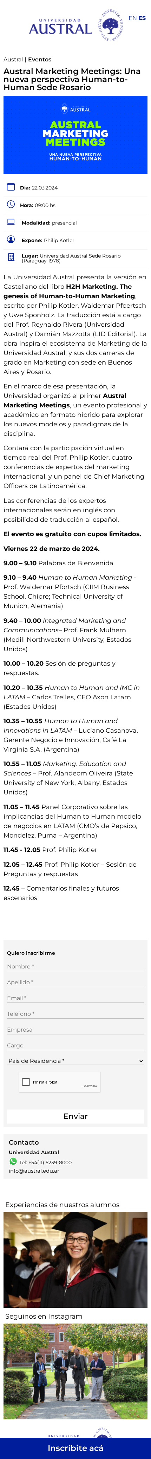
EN (133, 18)
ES (142, 18)
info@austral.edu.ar (34, 1170)
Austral (13, 59)
